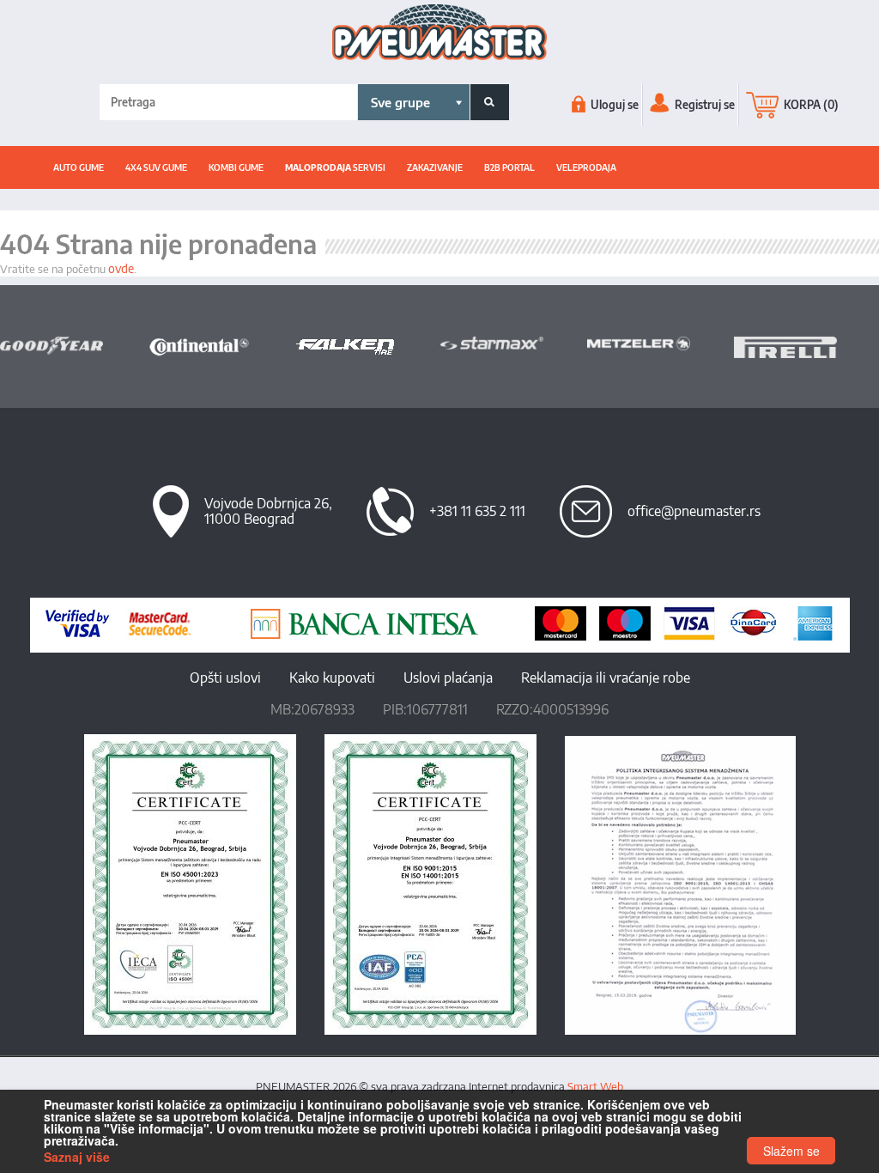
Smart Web (595, 1086)
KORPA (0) (810, 105)
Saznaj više (77, 1156)
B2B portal (509, 167)
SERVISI (335, 167)
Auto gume (78, 167)
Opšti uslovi (225, 677)
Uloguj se (613, 105)
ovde (121, 268)
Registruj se (703, 105)
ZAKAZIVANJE (435, 167)
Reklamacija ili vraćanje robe (605, 677)
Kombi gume (236, 167)
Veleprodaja (586, 167)
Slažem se (791, 1150)
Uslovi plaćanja (448, 677)
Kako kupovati (332, 677)
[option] (73, 346)
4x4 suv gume (156, 167)
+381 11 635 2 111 (477, 511)
